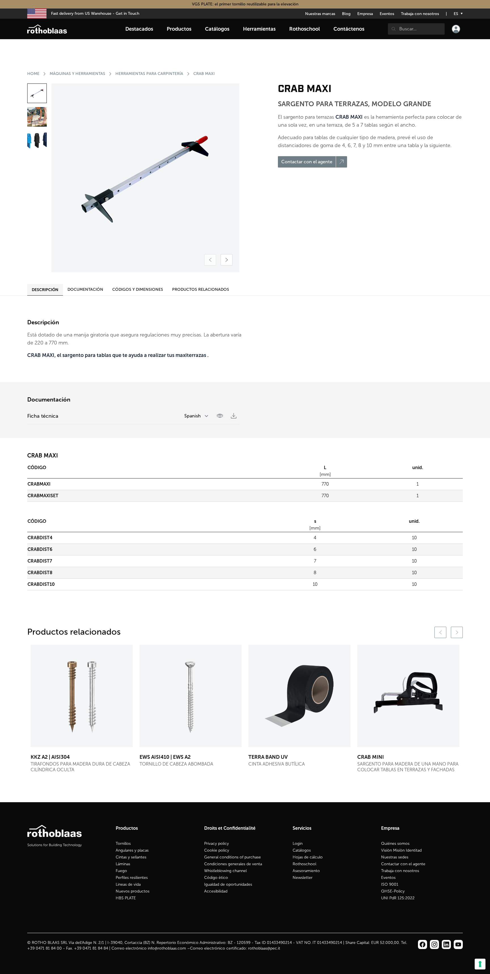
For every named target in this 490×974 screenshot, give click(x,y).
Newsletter (302, 877)
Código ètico (216, 877)
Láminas (123, 864)
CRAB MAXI (204, 74)
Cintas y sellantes (131, 857)
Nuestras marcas (320, 14)
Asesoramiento (306, 871)
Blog (346, 14)
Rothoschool (304, 864)
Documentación (85, 289)
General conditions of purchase (232, 857)
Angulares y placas (132, 850)
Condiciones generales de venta (233, 864)
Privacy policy (216, 843)
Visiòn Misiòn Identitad (401, 850)
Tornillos (123, 843)
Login (298, 843)
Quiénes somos (395, 843)
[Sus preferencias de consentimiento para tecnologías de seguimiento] (480, 964)
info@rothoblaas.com (167, 948)
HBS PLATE (126, 898)
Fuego (121, 871)
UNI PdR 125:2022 (398, 898)
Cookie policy (216, 850)
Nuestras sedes (394, 857)
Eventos (387, 14)
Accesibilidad (215, 891)
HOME (33, 74)
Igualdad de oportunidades (228, 884)
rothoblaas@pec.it (264, 948)
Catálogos (302, 850)
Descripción (45, 289)
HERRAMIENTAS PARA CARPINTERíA (149, 74)
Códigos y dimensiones (137, 289)
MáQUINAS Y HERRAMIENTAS (77, 74)
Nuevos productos (132, 891)
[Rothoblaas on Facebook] (422, 944)
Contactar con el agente (403, 864)
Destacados (139, 29)
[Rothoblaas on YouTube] (458, 944)
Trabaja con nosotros (420, 14)
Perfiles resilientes (132, 877)
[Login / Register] (456, 29)
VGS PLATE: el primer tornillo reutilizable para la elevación (245, 4)
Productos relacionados (200, 289)
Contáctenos (348, 29)
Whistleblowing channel (225, 871)
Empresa (365, 14)
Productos (179, 29)
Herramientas (259, 29)
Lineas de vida (128, 884)
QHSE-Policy (393, 891)
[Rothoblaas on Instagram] (446, 944)
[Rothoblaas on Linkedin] (434, 944)
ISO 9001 (389, 884)
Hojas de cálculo (308, 857)
